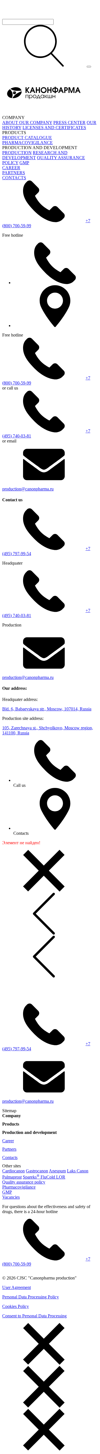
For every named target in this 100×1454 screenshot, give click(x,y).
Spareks (31, 1177)
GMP (24, 162)
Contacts (10, 1157)
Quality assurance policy (23, 1182)
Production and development (29, 1132)
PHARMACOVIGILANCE (27, 142)
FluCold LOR (53, 1177)
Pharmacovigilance (19, 1187)
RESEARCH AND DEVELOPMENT (35, 155)
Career (8, 1140)
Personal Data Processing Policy (30, 1297)
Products (10, 1124)
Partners (9, 1149)
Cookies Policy (15, 1306)
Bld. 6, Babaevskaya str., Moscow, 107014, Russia (46, 709)
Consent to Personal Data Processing (34, 1315)
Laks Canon (77, 1170)
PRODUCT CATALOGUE (27, 137)
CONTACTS (14, 177)
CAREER (11, 167)
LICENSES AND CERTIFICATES (54, 127)
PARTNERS (13, 172)
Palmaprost (12, 1177)
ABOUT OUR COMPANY (27, 122)
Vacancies (11, 1197)
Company (11, 1115)
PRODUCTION (17, 152)
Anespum (57, 1170)
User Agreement (16, 1287)
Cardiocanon (13, 1170)
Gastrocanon (37, 1170)
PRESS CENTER (69, 122)
